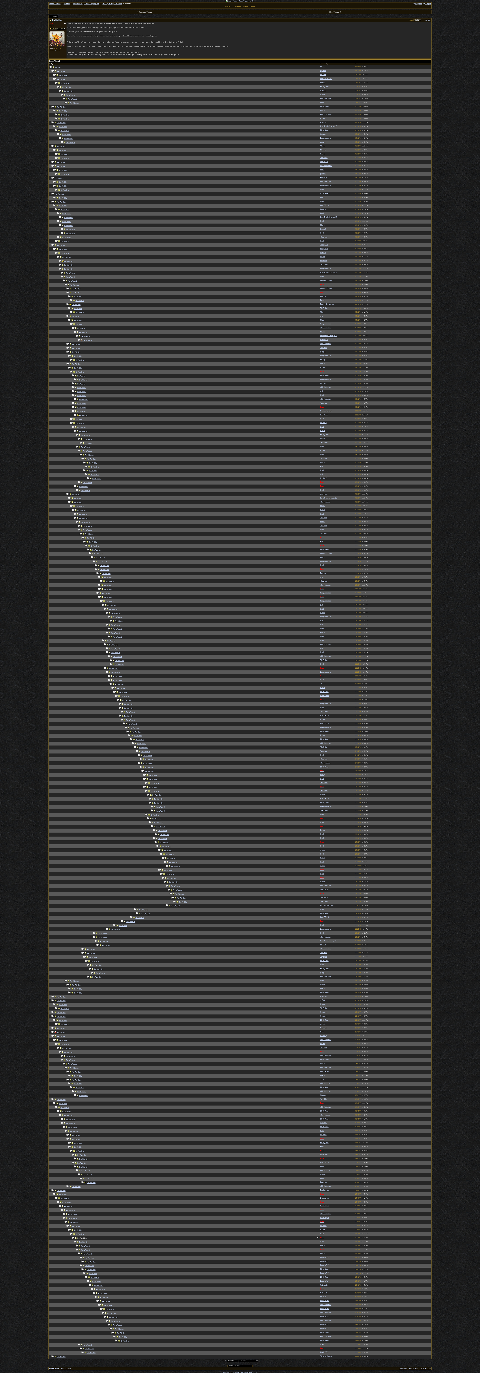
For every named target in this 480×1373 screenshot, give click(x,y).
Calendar (237, 7)
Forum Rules (54, 1369)
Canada (57, 51)
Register (418, 4)
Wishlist (58, 67)
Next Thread (334, 12)
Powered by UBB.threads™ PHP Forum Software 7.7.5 (240, 1372)
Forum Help (413, 1369)
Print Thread (53, 16)
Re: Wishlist (57, 20)
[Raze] (57, 46)
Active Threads (249, 7)
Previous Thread (145, 12)
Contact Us (403, 1369)
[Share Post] (422, 20)
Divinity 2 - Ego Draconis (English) (86, 4)
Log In (428, 4)
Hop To (224, 1361)
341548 (428, 20)
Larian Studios (54, 4)
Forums (67, 4)
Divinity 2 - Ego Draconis (112, 4)
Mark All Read (66, 1369)
